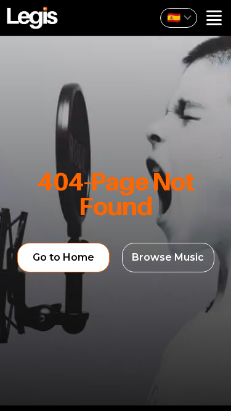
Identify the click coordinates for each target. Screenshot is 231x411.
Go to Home (63, 257)
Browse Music (168, 257)
